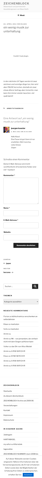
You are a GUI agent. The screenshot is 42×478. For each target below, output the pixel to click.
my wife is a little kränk (13, 444)
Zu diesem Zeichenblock (13, 396)
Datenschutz (9, 420)
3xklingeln (8, 435)
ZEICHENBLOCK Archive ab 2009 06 (19, 401)
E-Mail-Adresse (11, 220)
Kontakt (7, 410)
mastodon (15, 324)
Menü (22, 15)
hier (19, 475)
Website (7, 232)
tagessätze (8, 449)
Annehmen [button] (28, 475)
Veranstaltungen (10, 405)
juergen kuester (18, 128)
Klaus (24, 24)
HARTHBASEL (9, 439)
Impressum (8, 415)
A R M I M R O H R (18, 351)
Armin (6, 334)
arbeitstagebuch (15, 108)
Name (7, 208)
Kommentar (9, 175)
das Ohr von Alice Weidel (21, 346)
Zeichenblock (16, 3)
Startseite (8, 391)
